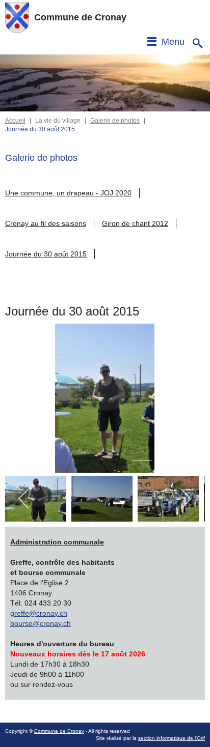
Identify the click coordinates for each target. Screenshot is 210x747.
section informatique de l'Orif (171, 738)
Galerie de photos (115, 120)
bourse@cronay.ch (40, 623)
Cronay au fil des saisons (45, 223)
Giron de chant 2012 (135, 223)
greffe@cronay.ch (38, 613)
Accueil (15, 120)
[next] (185, 498)
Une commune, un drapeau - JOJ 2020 (68, 193)
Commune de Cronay (59, 731)
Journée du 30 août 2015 (46, 254)
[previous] (24, 498)
